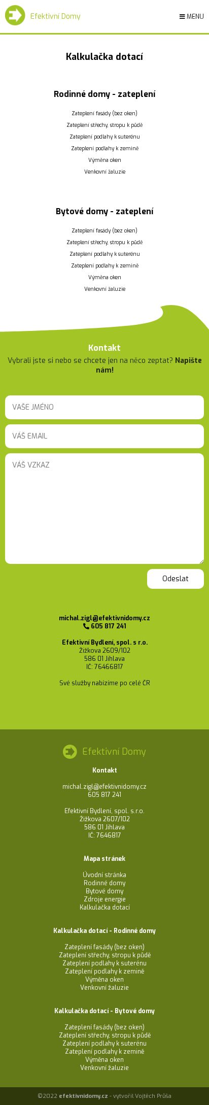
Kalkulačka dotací (105, 907)
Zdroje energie (105, 899)
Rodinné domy (104, 883)
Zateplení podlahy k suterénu (104, 136)
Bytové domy (104, 891)
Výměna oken (104, 160)
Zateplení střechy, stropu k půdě (104, 125)
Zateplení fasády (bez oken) (104, 113)
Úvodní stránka (104, 875)
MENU (194, 17)
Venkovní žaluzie (104, 172)
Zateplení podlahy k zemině (104, 148)
